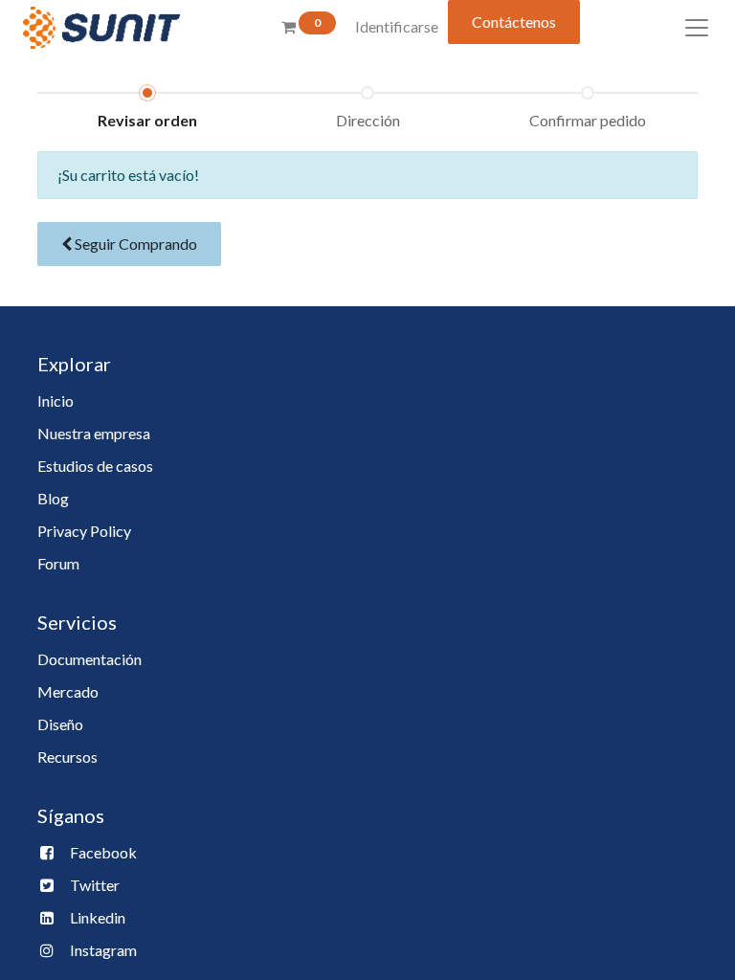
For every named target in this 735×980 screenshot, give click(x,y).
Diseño (60, 724)
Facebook (103, 852)
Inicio (55, 400)
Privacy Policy (84, 531)
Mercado (68, 691)
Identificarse (396, 26)
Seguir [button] (134, 243)
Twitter (95, 885)
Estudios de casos (95, 466)
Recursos (67, 756)
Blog (53, 498)
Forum (58, 563)
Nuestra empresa (93, 433)
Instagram (103, 950)
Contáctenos (514, 21)
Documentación (89, 659)
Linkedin (97, 917)
